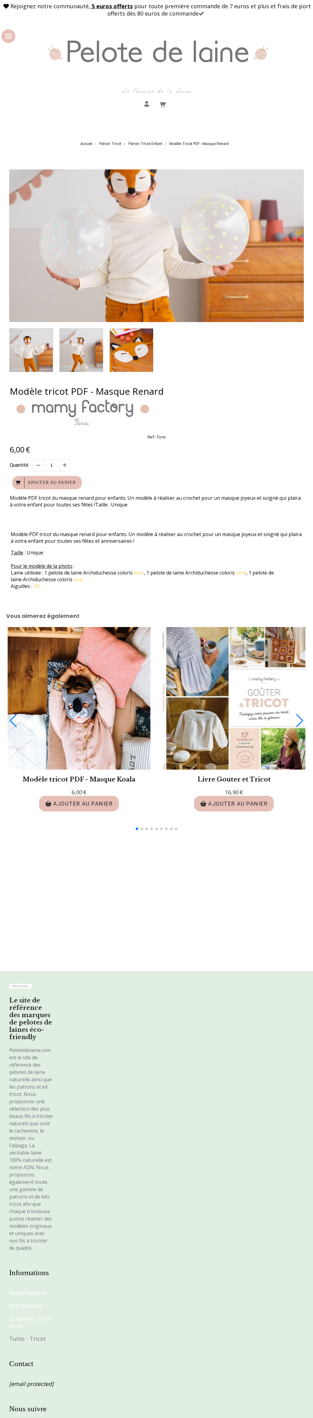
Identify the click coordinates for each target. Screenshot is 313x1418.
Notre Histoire (27, 1293)
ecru (139, 572)
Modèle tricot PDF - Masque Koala (79, 779)
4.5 (37, 586)
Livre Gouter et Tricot (234, 779)
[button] (137, 829)
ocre (241, 572)
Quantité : (20, 465)
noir (78, 579)
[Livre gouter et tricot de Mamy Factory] (234, 698)
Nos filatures (25, 1305)
